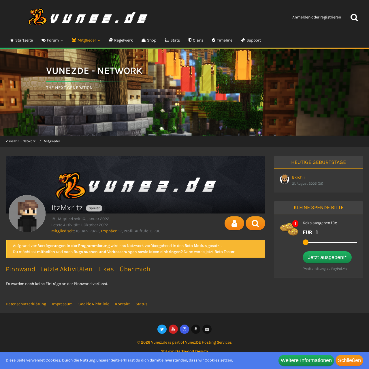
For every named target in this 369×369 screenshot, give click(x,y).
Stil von (184, 351)
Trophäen (109, 230)
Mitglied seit (62, 230)
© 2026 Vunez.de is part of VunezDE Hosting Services (184, 342)
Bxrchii (298, 177)
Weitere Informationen (306, 360)
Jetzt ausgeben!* (327, 257)
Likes (106, 269)
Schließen (349, 360)
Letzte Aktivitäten (67, 269)
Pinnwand (20, 269)
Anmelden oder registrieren (316, 17)
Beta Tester (224, 251)
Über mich (135, 269)
